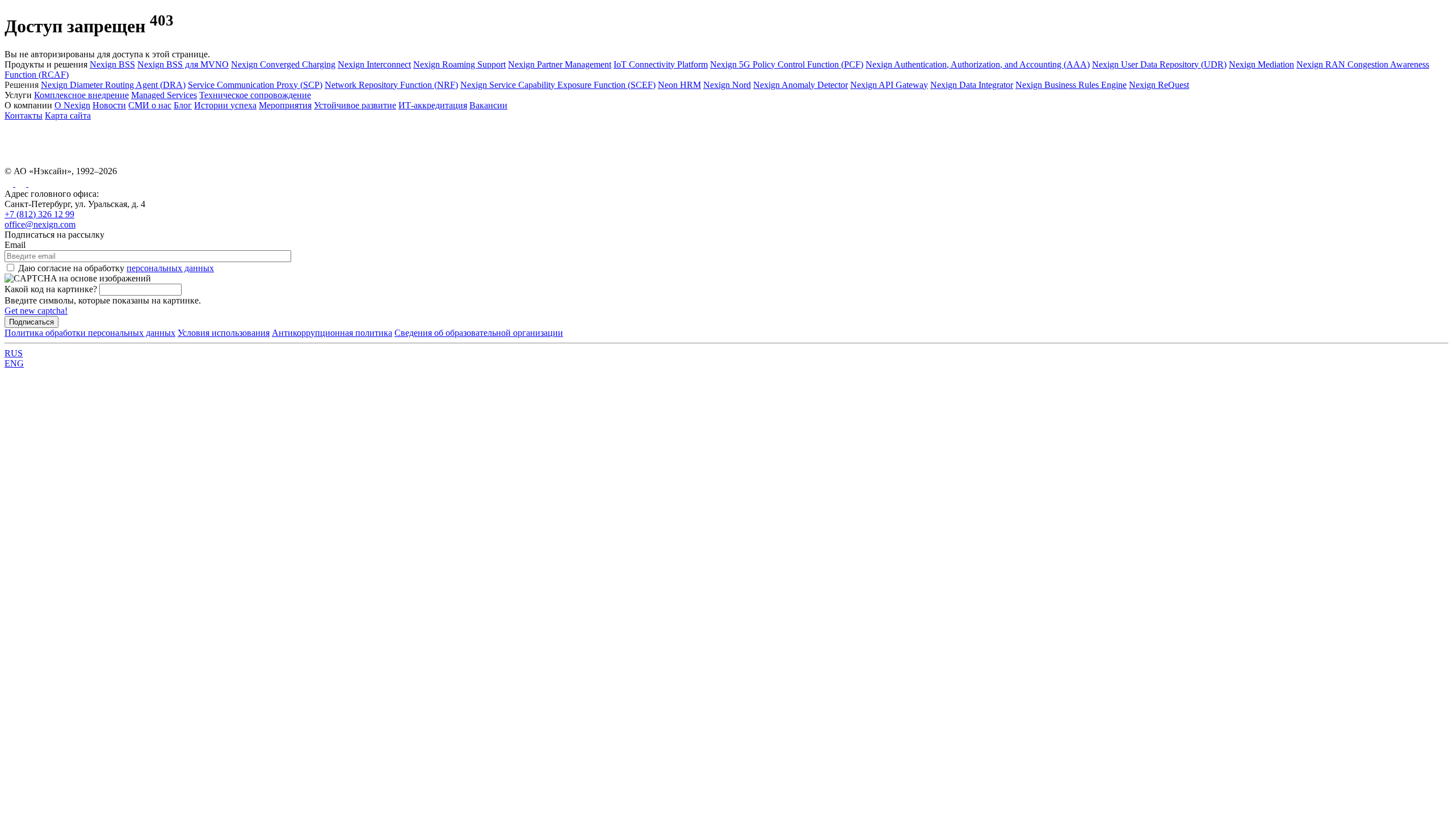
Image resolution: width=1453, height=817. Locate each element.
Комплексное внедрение (81, 95)
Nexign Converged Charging (283, 64)
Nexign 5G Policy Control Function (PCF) (786, 64)
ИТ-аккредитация (432, 105)
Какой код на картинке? (51, 289)
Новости (109, 105)
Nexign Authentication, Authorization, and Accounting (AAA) (978, 64)
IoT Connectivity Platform (661, 64)
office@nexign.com (40, 224)
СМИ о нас (149, 105)
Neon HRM (679, 85)
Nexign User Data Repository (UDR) (1159, 64)
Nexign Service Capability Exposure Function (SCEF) (558, 85)
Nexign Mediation (1261, 64)
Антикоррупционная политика (332, 333)
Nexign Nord (727, 85)
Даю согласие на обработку (116, 268)
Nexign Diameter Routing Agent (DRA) (113, 85)
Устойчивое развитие (355, 105)
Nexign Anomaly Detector (800, 85)
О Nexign (72, 105)
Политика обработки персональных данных (90, 333)
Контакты (24, 115)
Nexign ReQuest (1159, 85)
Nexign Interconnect (374, 64)
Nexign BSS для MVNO (183, 64)
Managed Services (164, 95)
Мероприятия (285, 105)
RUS (14, 353)
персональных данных (170, 268)
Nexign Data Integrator (971, 85)
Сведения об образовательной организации (478, 333)
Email (15, 245)
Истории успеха (225, 105)
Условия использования (224, 333)
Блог (183, 105)
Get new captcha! (36, 310)
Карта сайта (68, 115)
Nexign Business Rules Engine (1071, 85)
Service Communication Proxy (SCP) (255, 85)
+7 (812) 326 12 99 (39, 214)
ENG (14, 363)
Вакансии (488, 105)
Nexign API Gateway (889, 85)
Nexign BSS (112, 64)
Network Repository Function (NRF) (391, 85)
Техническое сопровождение (255, 95)
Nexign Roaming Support (459, 64)
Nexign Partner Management (559, 64)
